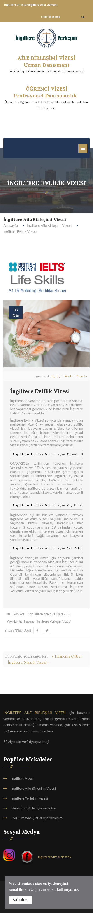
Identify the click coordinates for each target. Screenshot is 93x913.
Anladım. (20, 900)
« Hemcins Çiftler (67, 656)
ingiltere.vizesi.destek (54, 857)
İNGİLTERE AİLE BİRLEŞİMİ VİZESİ (34, 712)
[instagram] (37, 857)
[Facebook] (27, 857)
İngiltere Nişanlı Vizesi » (28, 662)
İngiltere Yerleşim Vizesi (54, 621)
